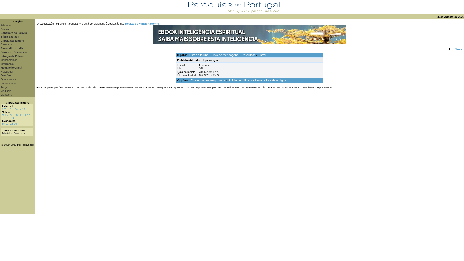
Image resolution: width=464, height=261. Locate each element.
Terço (4, 87)
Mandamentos (9, 59)
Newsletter (7, 71)
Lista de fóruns (198, 55)
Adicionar (6, 25)
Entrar (262, 55)
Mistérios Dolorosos (14, 133)
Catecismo (7, 44)
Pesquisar (248, 55)
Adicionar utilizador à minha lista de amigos (257, 80)
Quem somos (9, 79)
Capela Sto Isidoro (17, 102)
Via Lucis (6, 90)
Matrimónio (7, 63)
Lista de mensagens (225, 55)
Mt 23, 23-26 (9, 123)
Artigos (5, 29)
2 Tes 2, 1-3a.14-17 (13, 109)
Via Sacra (6, 94)
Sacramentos (8, 83)
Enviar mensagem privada (208, 80)
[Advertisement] (249, 180)
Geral (459, 49)
